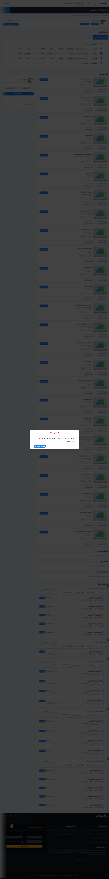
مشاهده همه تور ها (40, 446)
